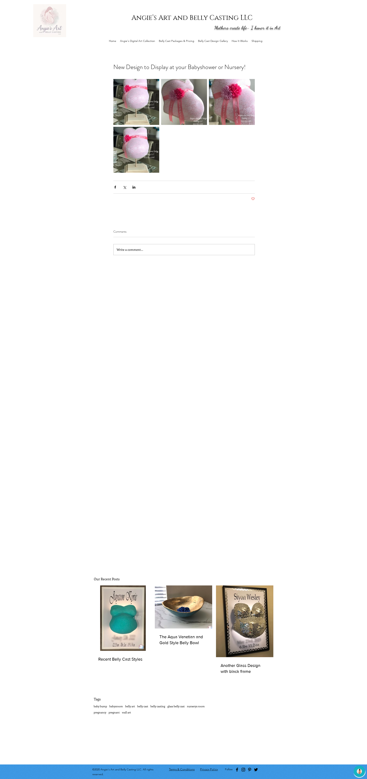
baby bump (100, 706)
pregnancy (100, 712)
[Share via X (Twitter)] (124, 187)
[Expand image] (136, 102)
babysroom (116, 706)
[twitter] (255, 769)
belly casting (157, 706)
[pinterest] (249, 769)
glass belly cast (176, 706)
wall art (126, 712)
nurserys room (196, 706)
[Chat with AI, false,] (359, 771)
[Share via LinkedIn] (134, 187)
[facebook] (237, 769)
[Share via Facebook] (115, 187)
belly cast (142, 706)
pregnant (114, 712)
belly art (130, 706)
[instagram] (243, 769)
